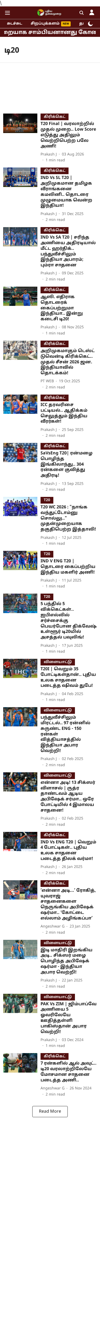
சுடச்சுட (14, 23)
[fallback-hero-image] (22, 138)
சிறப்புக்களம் (45, 23)
